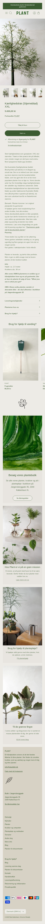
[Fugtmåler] (20, 353)
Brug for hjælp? (11, 312)
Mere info (8, 840)
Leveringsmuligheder (13, 299)
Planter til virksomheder (14, 847)
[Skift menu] (6, 11)
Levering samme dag (13, 864)
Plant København (14, 915)
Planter (7, 823)
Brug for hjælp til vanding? (22, 322)
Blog (6, 843)
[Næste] (39, 5)
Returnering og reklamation (15, 882)
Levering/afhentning (12, 878)
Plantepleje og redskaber (14, 829)
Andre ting (9, 836)
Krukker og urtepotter (13, 826)
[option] (22, 50)
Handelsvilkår (10, 875)
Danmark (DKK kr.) (14, 910)
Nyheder (8, 819)
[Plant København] (23, 11)
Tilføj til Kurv (22, 123)
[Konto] (33, 11)
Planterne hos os (12, 305)
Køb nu (22, 131)
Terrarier (8, 833)
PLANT (17, 114)
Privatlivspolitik (10, 885)
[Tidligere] (6, 5)
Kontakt (8, 871)
